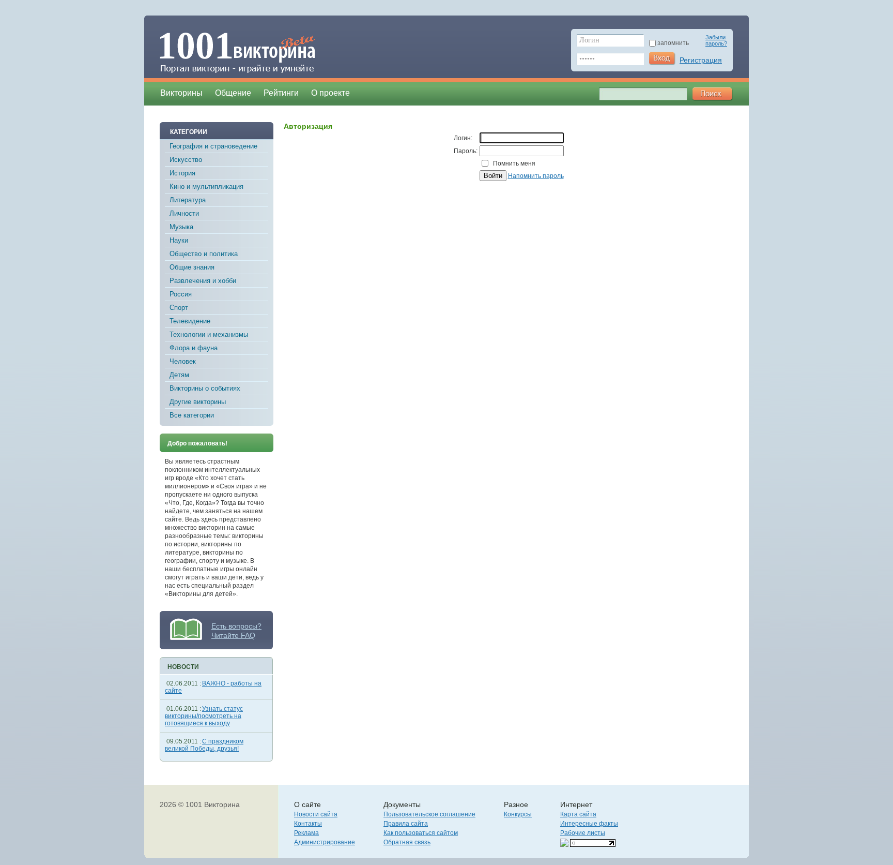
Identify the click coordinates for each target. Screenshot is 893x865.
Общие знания (192, 267)
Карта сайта (578, 814)
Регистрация (701, 60)
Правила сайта (405, 823)
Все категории (192, 415)
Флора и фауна (194, 348)
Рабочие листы (582, 833)
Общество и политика (204, 254)
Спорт (179, 307)
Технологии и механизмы (209, 334)
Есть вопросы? (236, 626)
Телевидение (190, 321)
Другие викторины (198, 402)
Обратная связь (406, 842)
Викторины (181, 92)
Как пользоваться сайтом (420, 833)
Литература (188, 200)
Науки (179, 240)
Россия (181, 294)
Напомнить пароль (536, 176)
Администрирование (324, 842)
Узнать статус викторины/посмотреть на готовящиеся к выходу (204, 716)
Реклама (306, 833)
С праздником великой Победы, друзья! (204, 745)
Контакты (308, 823)
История (182, 173)
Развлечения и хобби (203, 281)
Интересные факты (589, 823)
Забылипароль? (716, 40)
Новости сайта (315, 814)
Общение (233, 92)
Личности (184, 213)
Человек (183, 361)
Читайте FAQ (233, 635)
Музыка (181, 227)
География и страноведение (213, 146)
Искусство (186, 159)
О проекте (330, 92)
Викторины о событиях (205, 388)
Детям (179, 375)
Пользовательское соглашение (429, 814)
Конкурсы (518, 814)
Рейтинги (281, 92)
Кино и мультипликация (206, 186)
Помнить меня (514, 163)
